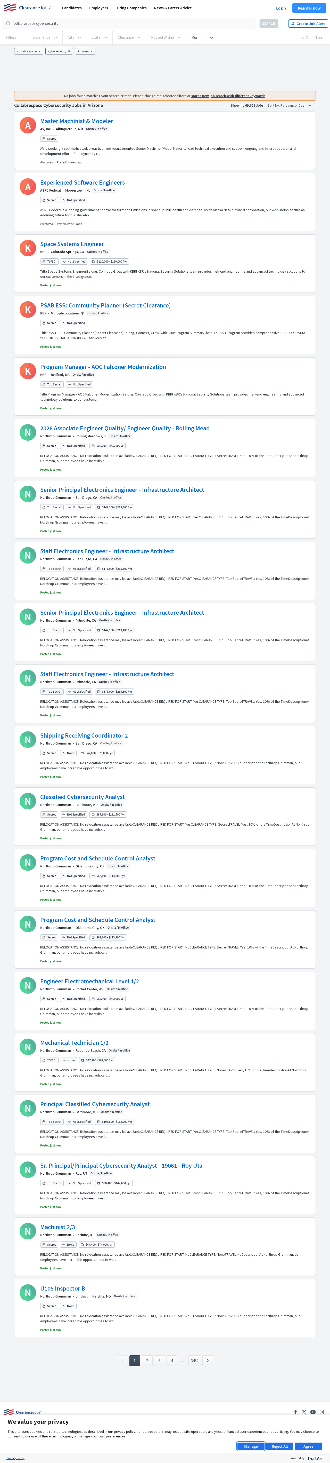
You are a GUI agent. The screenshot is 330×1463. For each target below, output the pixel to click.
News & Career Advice (173, 7)
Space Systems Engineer (72, 244)
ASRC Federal (50, 190)
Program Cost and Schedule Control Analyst (97, 858)
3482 (194, 1360)
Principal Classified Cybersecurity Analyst (95, 1104)
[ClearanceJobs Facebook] (295, 1412)
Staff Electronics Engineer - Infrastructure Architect (107, 551)
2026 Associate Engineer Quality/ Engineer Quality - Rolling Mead (125, 428)
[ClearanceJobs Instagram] (322, 1412)
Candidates (72, 7)
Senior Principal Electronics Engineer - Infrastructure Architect (122, 490)
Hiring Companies (131, 7)
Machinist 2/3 (57, 1227)
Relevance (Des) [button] (293, 105)
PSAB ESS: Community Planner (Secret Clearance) (105, 305)
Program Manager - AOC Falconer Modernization (103, 367)
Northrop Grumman (55, 436)
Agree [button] (308, 1446)
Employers (98, 7)
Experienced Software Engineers (82, 182)
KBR (43, 251)
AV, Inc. (46, 128)
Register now (309, 8)
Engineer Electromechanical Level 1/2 (89, 981)
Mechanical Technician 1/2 (74, 1043)
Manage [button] (251, 1446)
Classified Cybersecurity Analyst (82, 797)
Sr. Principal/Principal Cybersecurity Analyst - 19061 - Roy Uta (121, 1165)
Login (281, 8)
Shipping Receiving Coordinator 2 (84, 735)
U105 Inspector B (62, 1288)
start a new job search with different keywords (228, 95)
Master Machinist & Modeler (76, 121)
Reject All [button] (280, 1446)
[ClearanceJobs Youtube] (313, 1412)
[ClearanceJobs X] (304, 1412)
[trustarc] (315, 1458)
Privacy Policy (15, 1458)
